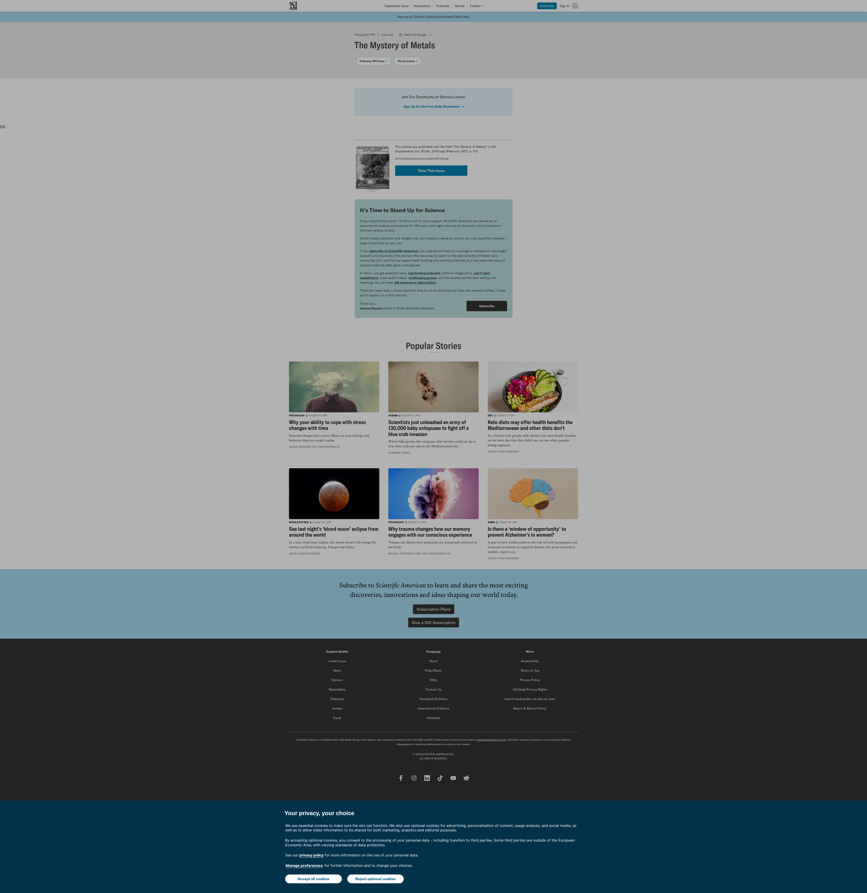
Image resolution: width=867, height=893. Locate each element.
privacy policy (311, 855)
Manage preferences (304, 865)
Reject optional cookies (375, 879)
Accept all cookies (313, 879)
